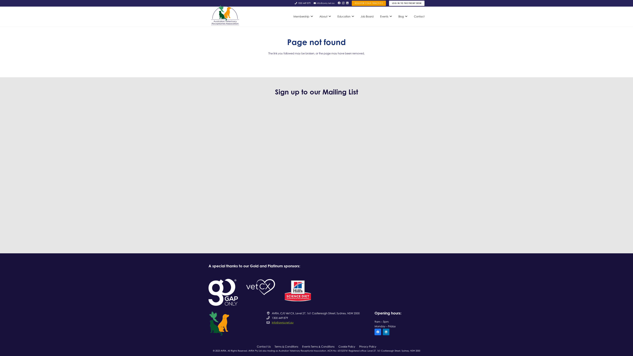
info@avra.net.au (283, 322)
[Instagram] (343, 3)
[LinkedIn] (347, 3)
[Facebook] (339, 3)
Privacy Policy (367, 346)
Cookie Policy (346, 346)
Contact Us (264, 346)
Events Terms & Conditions (318, 346)
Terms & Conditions (286, 346)
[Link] (223, 292)
